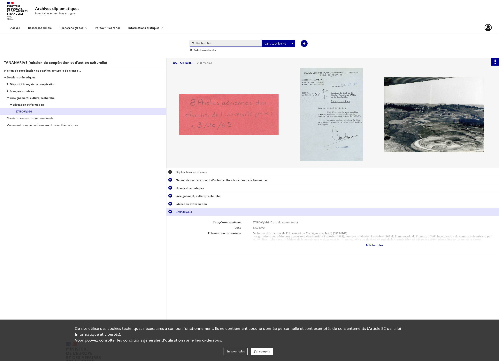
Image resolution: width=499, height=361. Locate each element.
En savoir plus (235, 351)
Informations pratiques (143, 28)
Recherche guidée (71, 28)
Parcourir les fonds (107, 28)
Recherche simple (40, 28)
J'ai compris (262, 351)
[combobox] (278, 43)
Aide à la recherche (205, 49)
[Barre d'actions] (495, 62)
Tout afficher (182, 62)
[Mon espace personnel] (488, 27)
